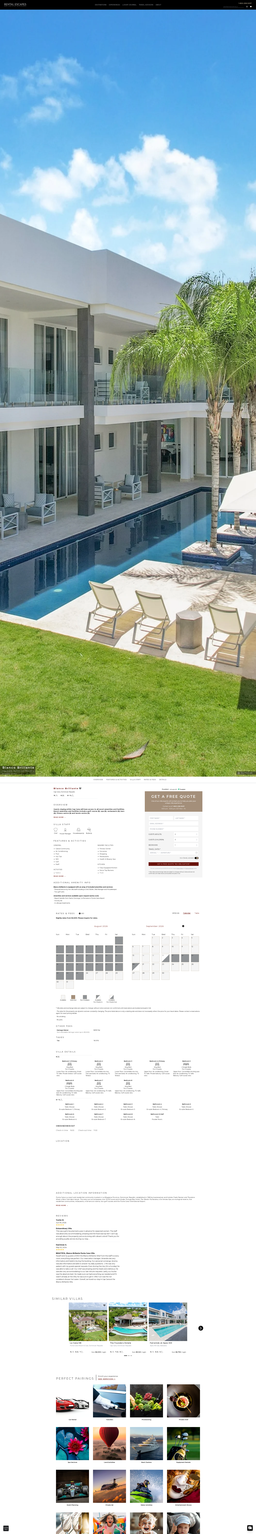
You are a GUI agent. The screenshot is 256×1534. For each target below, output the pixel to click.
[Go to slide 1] (125, 1355)
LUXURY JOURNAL (129, 5)
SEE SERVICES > (107, 1379)
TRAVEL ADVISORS (146, 5)
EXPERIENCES (114, 5)
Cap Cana (7, 771)
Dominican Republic (23, 771)
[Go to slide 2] (129, 1355)
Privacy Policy (179, 868)
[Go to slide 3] (131, 1355)
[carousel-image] (88, 1322)
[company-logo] (15, 4)
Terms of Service (190, 868)
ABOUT (158, 5)
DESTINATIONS (100, 5)
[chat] (250, 1528)
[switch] (197, 858)
